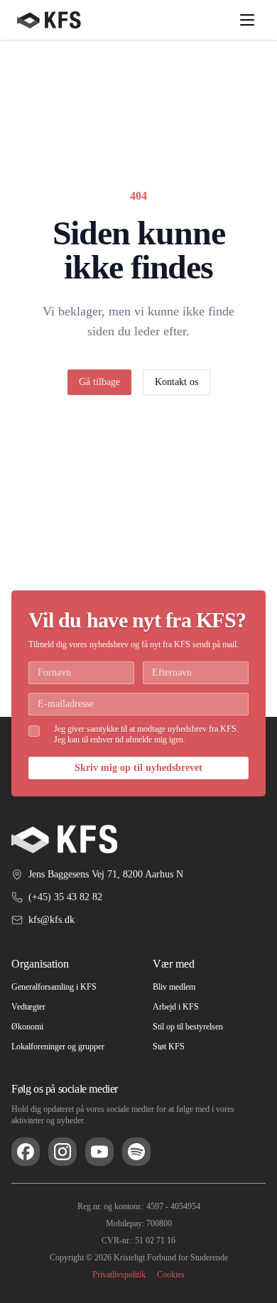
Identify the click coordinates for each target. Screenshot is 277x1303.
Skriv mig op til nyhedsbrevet (139, 768)
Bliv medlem (177, 987)
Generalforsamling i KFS (60, 987)
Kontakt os (181, 382)
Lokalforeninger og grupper (67, 1046)
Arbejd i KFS (177, 1006)
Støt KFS (170, 1046)
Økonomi (29, 1026)
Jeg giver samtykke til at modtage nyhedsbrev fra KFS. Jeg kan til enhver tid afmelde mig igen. (142, 729)
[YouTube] (99, 1151)
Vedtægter (34, 1006)
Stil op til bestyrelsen (195, 1026)
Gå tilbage (95, 382)
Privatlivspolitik (117, 1274)
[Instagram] (62, 1151)
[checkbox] (34, 720)
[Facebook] (25, 1151)
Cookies (175, 1274)
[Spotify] (136, 1151)
